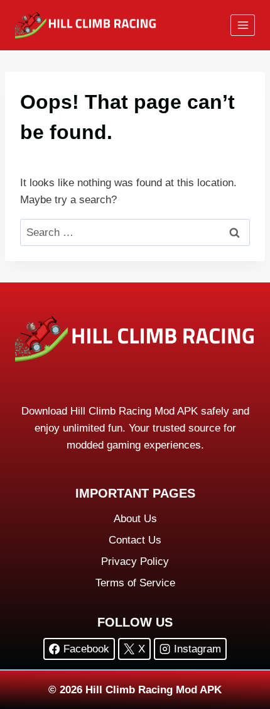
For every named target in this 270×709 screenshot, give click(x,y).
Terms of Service (135, 583)
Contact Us (135, 540)
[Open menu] (242, 24)
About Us (135, 519)
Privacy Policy (135, 561)
